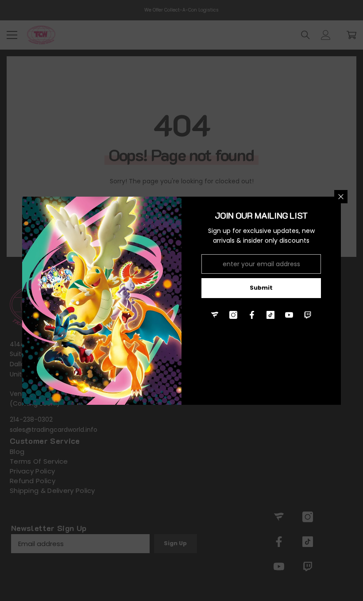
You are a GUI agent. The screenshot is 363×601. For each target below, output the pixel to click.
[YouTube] (289, 315)
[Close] (341, 196)
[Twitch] (307, 315)
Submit (261, 287)
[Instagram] (233, 315)
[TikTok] (270, 315)
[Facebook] (252, 315)
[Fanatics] (214, 315)
